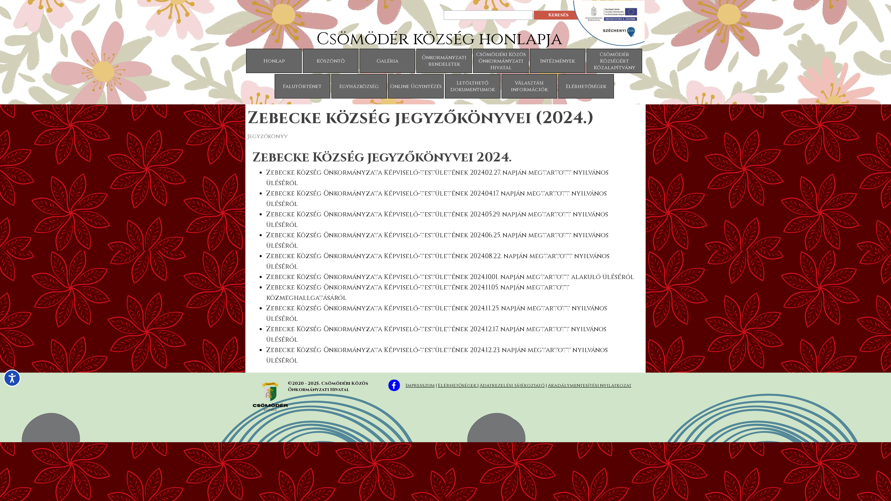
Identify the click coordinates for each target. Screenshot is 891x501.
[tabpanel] (445, 257)
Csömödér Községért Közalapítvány (614, 61)
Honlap (274, 61)
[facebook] (394, 385)
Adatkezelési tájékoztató (512, 385)
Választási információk (529, 86)
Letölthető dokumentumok (472, 86)
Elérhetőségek (586, 86)
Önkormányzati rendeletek (444, 60)
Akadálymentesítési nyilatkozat (589, 385)
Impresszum (420, 385)
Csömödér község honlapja (439, 39)
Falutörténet (302, 86)
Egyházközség (359, 86)
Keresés (558, 15)
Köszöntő (331, 61)
